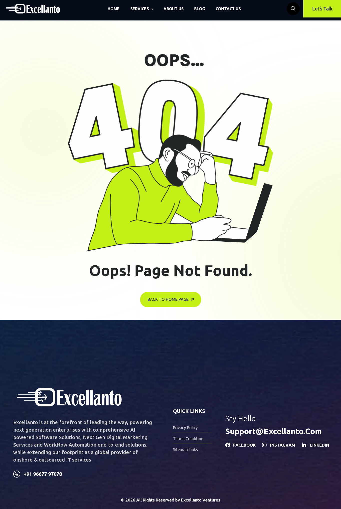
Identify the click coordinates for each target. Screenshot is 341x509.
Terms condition (188, 438)
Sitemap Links (185, 449)
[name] (33, 8)
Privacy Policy (185, 427)
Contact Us (228, 8)
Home (113, 8)
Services (139, 8)
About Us (173, 8)
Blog (199, 8)
